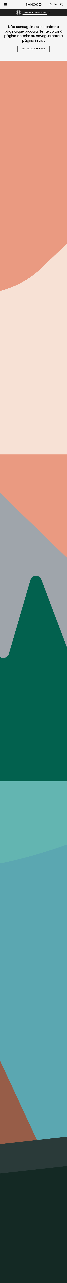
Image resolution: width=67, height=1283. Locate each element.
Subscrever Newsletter (34, 13)
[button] (5, 4)
